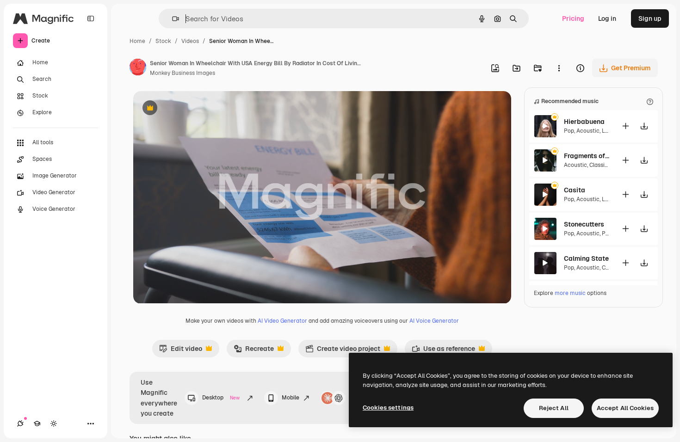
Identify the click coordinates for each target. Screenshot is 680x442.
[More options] (559, 68)
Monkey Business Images (182, 73)
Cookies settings (388, 407)
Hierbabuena (584, 121)
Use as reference (443, 350)
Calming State (586, 258)
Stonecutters (584, 224)
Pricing (573, 18)
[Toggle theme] (53, 423)
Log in (607, 18)
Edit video (180, 350)
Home (137, 41)
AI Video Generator (282, 321)
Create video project (342, 350)
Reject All (554, 408)
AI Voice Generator (434, 321)
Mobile (290, 397)
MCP (355, 397)
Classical (600, 165)
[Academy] (37, 423)
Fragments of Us (587, 156)
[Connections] (20, 423)
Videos (190, 41)
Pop (569, 131)
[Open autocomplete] (172, 18)
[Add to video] (626, 126)
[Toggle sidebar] (90, 18)
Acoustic (588, 131)
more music (570, 293)
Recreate (254, 350)
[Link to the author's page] (138, 68)
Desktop (221, 397)
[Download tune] (644, 126)
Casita (574, 190)
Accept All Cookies (625, 408)
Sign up (649, 18)
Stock (163, 41)
